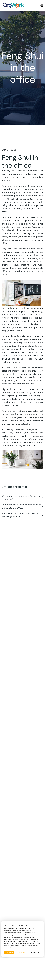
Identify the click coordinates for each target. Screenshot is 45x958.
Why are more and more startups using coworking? (21, 497)
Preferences (35, 952)
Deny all (22, 952)
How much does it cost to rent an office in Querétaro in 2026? (21, 506)
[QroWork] (13, 5)
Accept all (9, 952)
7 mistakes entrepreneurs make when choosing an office (20, 515)
